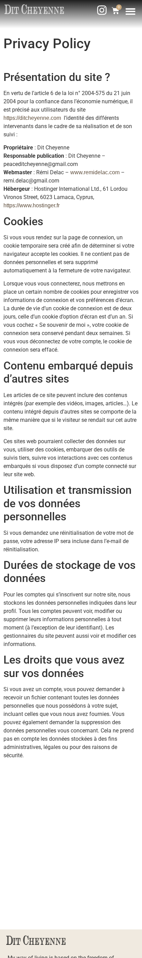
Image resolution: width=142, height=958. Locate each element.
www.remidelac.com (95, 172)
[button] (131, 11)
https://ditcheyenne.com (32, 118)
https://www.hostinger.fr (31, 205)
